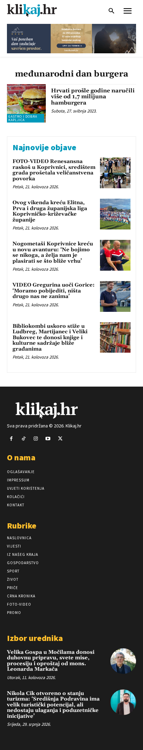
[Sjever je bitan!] (38, 10)
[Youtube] (48, 438)
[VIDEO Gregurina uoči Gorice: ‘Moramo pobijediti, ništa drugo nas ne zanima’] (115, 296)
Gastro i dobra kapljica (22, 118)
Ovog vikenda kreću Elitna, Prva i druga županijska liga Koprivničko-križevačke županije (49, 211)
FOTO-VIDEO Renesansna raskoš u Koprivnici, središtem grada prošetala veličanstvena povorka (53, 170)
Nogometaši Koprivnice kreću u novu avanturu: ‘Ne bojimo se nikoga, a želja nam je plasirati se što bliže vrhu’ (52, 252)
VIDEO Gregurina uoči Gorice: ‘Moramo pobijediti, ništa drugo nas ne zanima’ (53, 291)
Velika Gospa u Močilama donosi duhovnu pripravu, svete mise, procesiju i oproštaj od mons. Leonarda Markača (50, 661)
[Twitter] (60, 438)
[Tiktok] (23, 438)
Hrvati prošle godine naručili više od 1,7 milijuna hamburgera (93, 96)
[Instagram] (35, 438)
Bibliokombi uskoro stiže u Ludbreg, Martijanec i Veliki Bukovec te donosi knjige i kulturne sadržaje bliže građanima (49, 337)
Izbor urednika (35, 638)
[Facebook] (11, 438)
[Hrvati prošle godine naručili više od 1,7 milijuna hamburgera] (26, 103)
